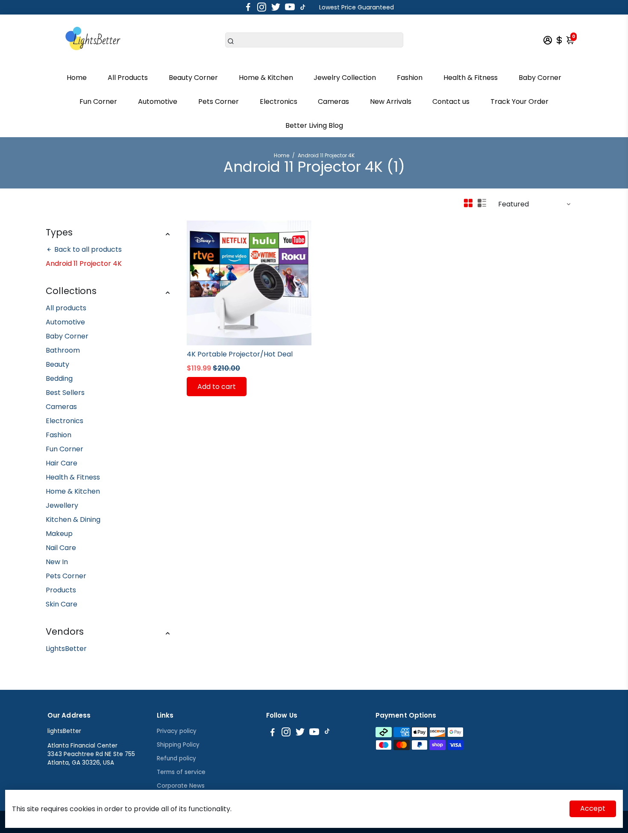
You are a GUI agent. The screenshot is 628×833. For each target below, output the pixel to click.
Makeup (59, 534)
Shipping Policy (178, 745)
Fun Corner (98, 101)
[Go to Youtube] (290, 7)
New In (57, 562)
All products (66, 308)
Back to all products (87, 249)
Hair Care (61, 463)
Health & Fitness (470, 77)
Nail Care (61, 548)
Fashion (410, 77)
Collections (71, 291)
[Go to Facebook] (248, 7)
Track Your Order (519, 101)
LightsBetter (66, 648)
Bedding (59, 378)
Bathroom (63, 350)
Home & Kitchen (266, 77)
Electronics (278, 101)
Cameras (333, 101)
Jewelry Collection (345, 77)
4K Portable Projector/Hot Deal (240, 354)
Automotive (157, 101)
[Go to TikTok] (303, 7)
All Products (128, 77)
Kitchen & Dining (73, 519)
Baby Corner (540, 77)
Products (61, 590)
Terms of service (181, 772)
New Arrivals (390, 101)
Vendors (65, 631)
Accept (592, 808)
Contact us (451, 101)
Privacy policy (177, 731)
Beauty (57, 364)
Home (77, 77)
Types (59, 232)
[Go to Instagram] (261, 7)
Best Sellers (65, 392)
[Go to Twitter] (275, 7)
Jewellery (62, 505)
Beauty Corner (193, 77)
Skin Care (61, 604)
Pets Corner (218, 101)
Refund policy (176, 758)
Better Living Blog (314, 125)
